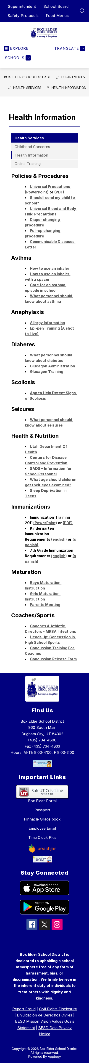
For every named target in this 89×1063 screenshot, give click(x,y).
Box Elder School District (27, 77)
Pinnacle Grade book (42, 819)
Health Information (69, 88)
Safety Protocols (23, 15)
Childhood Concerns (32, 146)
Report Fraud (24, 1009)
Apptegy (54, 1056)
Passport (42, 810)
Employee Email (42, 828)
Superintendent (22, 6)
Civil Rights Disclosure (58, 1009)
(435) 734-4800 (42, 740)
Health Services (27, 88)
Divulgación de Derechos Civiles (44, 1015)
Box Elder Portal (42, 801)
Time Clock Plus (42, 837)
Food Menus (57, 15)
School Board (56, 6)
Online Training (28, 163)
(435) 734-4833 (46, 746)
